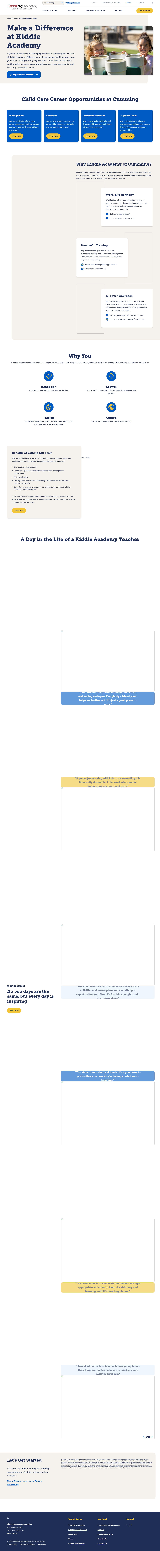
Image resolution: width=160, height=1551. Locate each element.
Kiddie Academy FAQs (77, 1530)
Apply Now (16, 136)
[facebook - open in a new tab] (129, 1525)
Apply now (19, 510)
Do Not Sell (42, 1544)
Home (94, 3)
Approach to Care (50, 11)
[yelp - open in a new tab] (131, 1525)
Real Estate (102, 1539)
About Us (118, 11)
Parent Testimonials (76, 1543)
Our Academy (18, 18)
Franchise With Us (105, 1534)
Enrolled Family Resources (111, 3)
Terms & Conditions (27, 1544)
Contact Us (140, 3)
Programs (72, 11)
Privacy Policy (12, 1544)
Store (70, 1539)
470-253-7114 (12, 1533)
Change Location (73, 3)
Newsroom (72, 1534)
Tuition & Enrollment (95, 11)
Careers (128, 3)
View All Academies (76, 1525)
